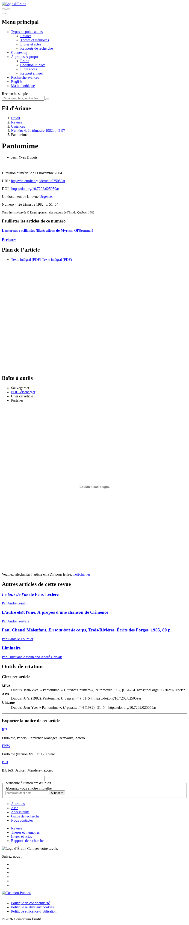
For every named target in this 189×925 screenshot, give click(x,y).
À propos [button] (18, 57)
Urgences (18, 126)
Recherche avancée (25, 77)
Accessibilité (20, 812)
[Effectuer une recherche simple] (4, 9)
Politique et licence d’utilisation (33, 911)
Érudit (24, 61)
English (16, 82)
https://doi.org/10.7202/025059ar (35, 189)
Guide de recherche (25, 816)
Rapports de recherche (36, 48)
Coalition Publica (32, 65)
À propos (32, 57)
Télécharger (81, 574)
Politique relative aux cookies (32, 907)
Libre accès (28, 69)
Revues (25, 36)
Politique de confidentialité (30, 903)
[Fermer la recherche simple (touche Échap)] (8, 9)
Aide (14, 808)
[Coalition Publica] (16, 893)
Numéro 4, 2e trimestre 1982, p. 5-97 (38, 130)
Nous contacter (22, 820)
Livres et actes (30, 44)
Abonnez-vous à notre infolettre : (29, 788)
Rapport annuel (31, 73)
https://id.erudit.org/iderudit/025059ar (38, 181)
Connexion (19, 52)
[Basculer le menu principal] (4, 13)
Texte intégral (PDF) (26, 259)
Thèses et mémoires (34, 40)
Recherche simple (15, 94)
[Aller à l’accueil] (14, 4)
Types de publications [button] (27, 32)
